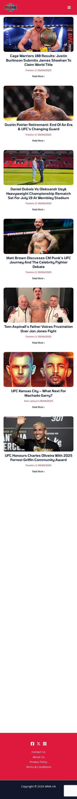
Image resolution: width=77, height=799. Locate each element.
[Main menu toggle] (69, 7)
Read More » (38, 76)
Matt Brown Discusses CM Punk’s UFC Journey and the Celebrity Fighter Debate (38, 262)
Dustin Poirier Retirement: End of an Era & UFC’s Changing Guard (39, 127)
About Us (38, 757)
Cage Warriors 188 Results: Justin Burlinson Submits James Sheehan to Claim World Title (38, 60)
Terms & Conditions (38, 767)
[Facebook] (32, 744)
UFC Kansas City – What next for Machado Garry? (38, 393)
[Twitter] (39, 744)
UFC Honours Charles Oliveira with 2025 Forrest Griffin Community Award (38, 457)
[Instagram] (45, 744)
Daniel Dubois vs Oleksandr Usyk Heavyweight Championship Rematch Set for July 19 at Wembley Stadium (38, 193)
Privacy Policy (38, 762)
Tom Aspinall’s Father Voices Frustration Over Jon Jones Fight (38, 328)
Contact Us (38, 752)
